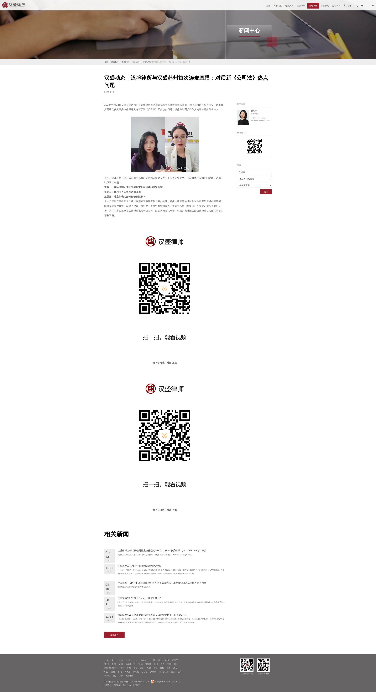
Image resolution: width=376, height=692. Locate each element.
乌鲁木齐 (144, 660)
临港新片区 (130, 664)
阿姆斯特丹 (163, 672)
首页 (268, 5)
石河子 (175, 660)
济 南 (113, 664)
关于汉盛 (277, 5)
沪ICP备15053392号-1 (140, 682)
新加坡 (136, 672)
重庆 (135, 668)
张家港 (148, 664)
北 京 (121, 660)
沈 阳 (167, 660)
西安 (155, 668)
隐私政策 (117, 685)
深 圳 (160, 660)
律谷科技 (136, 685)
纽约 (180, 672)
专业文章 (179, 178)
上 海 (106, 660)
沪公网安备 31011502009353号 (167, 682)
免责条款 (107, 685)
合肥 (149, 668)
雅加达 (107, 676)
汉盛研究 (324, 5)
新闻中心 (313, 5)
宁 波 (128, 660)
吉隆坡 (144, 672)
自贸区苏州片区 (111, 668)
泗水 (115, 676)
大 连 (135, 660)
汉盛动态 (125, 62)
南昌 (169, 668)
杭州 (156, 664)
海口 (162, 664)
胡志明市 (130, 676)
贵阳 (162, 668)
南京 (122, 668)
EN (372, 5)
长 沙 (153, 660)
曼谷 (173, 672)
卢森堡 (153, 672)
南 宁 (113, 660)
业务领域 (301, 5)
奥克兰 (127, 672)
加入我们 (348, 5)
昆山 (142, 668)
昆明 (113, 672)
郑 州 (106, 664)
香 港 (120, 672)
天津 (169, 664)
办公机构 (336, 5)
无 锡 (140, 664)
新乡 (175, 668)
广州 (129, 668)
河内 (121, 676)
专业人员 (289, 5)
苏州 (176, 664)
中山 (106, 672)
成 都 (121, 664)
